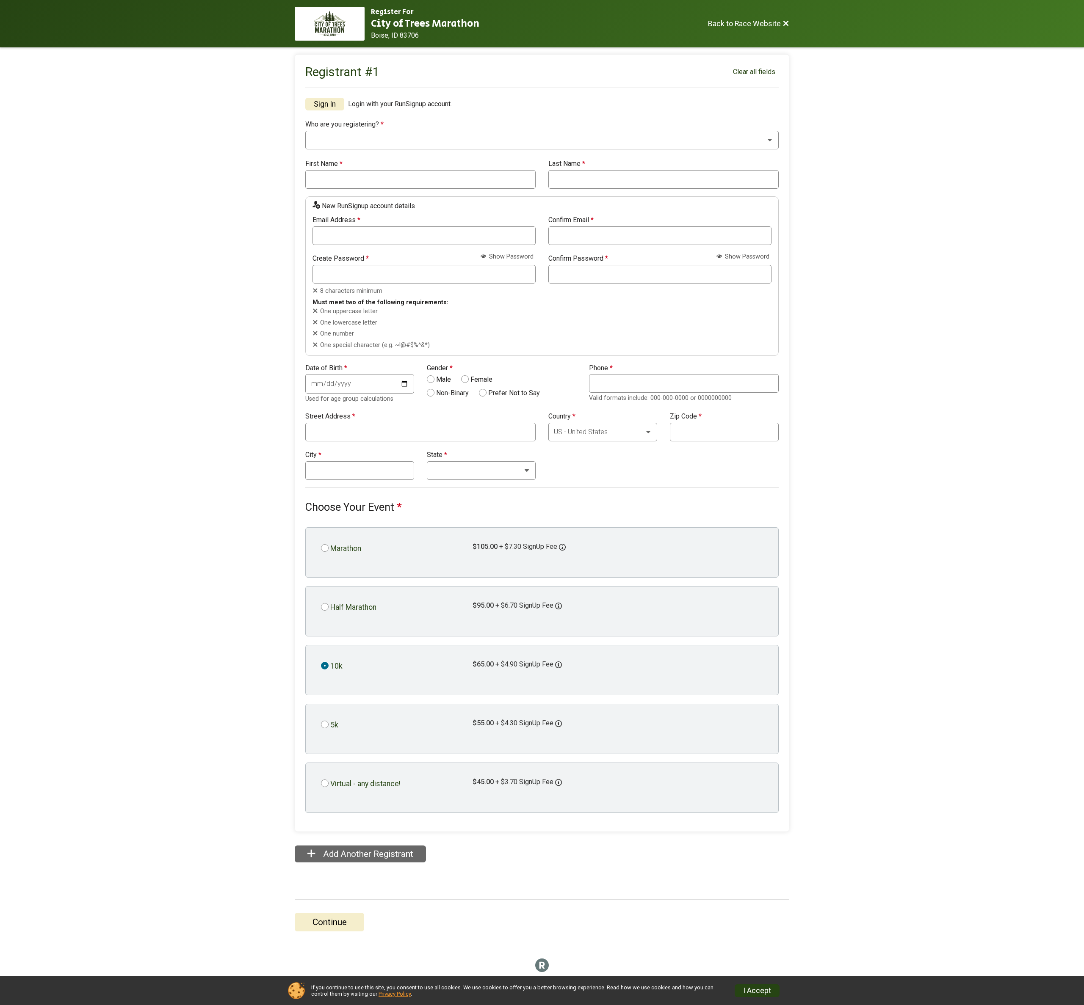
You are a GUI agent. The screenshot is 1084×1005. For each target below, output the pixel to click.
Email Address (336, 220)
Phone (601, 368)
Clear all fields (754, 72)
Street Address (330, 416)
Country (561, 416)
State (437, 455)
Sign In (325, 104)
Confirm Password (578, 258)
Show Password (510, 256)
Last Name (566, 164)
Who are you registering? (344, 124)
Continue (329, 922)
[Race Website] (333, 24)
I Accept (757, 990)
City (313, 455)
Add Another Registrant (367, 854)
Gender (440, 368)
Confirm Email (571, 220)
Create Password (340, 258)
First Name (324, 164)
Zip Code (686, 416)
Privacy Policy (395, 994)
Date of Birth (326, 368)
